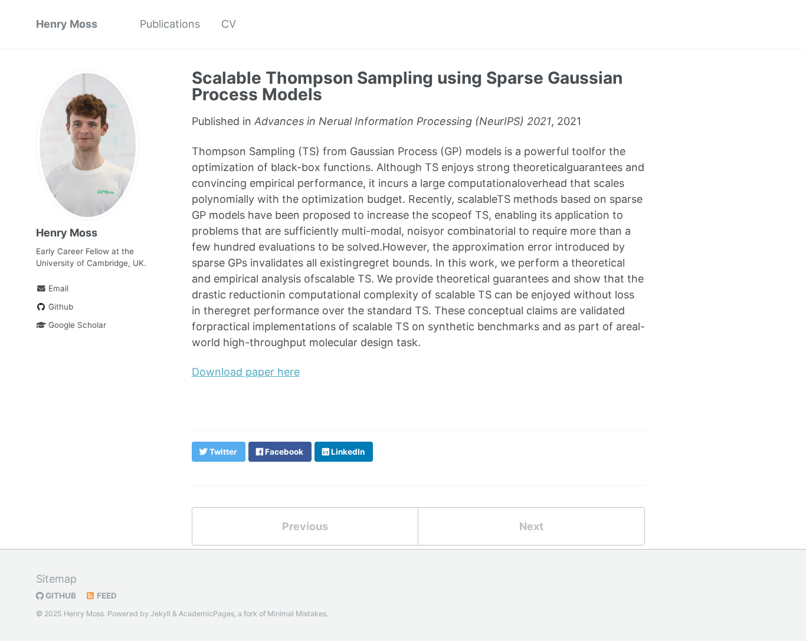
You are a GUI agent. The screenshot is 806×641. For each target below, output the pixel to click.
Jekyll (160, 613)
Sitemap (56, 579)
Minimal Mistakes (296, 613)
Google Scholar (76, 325)
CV (228, 24)
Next (531, 526)
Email (57, 288)
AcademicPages (206, 613)
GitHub (60, 595)
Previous (305, 526)
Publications (170, 24)
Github (59, 306)
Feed (106, 595)
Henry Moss (66, 24)
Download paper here (246, 372)
